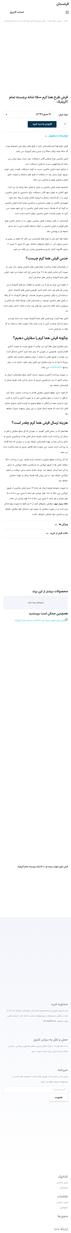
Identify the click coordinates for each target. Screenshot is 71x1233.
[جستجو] (50, 4)
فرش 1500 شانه (55, 21)
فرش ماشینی (62, 1182)
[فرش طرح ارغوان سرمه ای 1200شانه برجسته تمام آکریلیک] (35, 620)
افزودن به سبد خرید (42, 124)
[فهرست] (67, 12)
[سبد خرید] (4, 12)
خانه (66, 21)
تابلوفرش (64, 1187)
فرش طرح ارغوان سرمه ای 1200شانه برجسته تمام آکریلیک (42, 866)
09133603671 (56, 367)
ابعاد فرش (63, 114)
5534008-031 (49, 1021)
